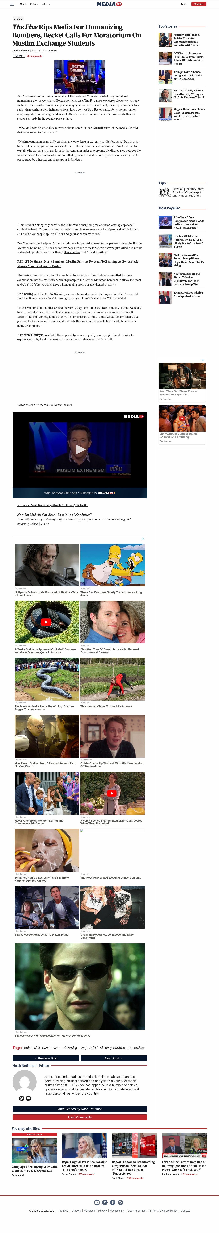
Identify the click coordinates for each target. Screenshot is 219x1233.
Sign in (183, 4)
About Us (63, 1210)
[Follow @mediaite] (104, 1202)
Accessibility (117, 1210)
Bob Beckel (95, 109)
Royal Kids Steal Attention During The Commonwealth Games (39, 822)
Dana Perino (72, 252)
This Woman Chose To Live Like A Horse (106, 706)
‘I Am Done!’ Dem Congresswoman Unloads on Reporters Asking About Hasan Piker (189, 222)
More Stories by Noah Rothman (79, 1109)
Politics (34, 4)
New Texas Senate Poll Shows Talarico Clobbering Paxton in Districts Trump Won (187, 279)
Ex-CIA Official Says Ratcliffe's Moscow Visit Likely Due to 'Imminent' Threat (188, 241)
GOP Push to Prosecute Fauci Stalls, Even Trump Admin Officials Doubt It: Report (188, 58)
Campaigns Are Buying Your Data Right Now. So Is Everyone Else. (34, 1168)
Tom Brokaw (98, 275)
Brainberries (20, 588)
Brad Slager (118, 1178)
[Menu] (14, 4)
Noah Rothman (21, 50)
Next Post (112, 1058)
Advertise (89, 1210)
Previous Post (48, 1058)
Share (19, 55)
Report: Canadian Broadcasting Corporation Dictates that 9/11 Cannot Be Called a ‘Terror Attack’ (133, 1168)
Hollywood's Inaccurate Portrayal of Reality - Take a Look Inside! (46, 594)
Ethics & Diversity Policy (163, 1210)
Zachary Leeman (171, 1174)
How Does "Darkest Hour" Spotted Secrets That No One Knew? (45, 765)
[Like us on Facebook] (112, 1202)
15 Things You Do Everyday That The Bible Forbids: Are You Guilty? (42, 879)
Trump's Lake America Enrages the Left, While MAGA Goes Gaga (188, 75)
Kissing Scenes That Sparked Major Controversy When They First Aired (111, 822)
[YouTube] (97, 1202)
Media (23, 4)
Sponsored (18, 1175)
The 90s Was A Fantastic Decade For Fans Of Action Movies (52, 1035)
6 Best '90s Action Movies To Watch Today (41, 934)
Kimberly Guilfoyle (30, 334)
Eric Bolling (25, 293)
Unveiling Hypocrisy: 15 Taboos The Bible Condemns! (107, 936)
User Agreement (137, 1210)
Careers (76, 1210)
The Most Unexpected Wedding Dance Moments (110, 877)
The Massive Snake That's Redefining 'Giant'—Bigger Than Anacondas (44, 708)
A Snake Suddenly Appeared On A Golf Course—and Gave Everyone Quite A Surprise (45, 651)
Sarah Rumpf (69, 1174)
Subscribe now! (40, 524)
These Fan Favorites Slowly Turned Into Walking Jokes (111, 594)
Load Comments (80, 1117)
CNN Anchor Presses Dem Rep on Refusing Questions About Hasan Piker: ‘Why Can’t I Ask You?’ (184, 1166)
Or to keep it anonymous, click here (187, 194)
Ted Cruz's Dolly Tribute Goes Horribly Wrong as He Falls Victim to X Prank (189, 93)
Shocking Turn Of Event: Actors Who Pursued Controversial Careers (109, 651)
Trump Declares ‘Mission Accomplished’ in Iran (188, 294)
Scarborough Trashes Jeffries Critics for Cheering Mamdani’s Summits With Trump (187, 40)
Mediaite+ (199, 4)
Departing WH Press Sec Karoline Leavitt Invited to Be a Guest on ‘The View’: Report (84, 1166)
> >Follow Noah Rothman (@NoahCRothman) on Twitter (52, 505)
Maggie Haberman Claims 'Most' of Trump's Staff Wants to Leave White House (189, 114)
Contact (185, 1210)
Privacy (102, 1210)
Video (46, 4)
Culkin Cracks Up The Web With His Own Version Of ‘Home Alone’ (111, 765)
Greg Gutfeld (94, 127)
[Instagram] (120, 1202)
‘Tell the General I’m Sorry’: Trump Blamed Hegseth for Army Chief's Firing (189, 260)
